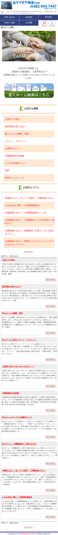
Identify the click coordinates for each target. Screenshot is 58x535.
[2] (28, 252)
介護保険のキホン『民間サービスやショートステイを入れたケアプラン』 (29, 243)
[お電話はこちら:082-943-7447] (43, 5)
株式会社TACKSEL (28, 534)
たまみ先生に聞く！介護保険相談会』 (23, 205)
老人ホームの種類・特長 (12, 313)
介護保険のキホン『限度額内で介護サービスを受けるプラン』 (29, 232)
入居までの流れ (12, 119)
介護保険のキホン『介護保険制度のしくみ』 (26, 213)
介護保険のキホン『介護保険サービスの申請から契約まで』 (29, 221)
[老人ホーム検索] (29, 90)
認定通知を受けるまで (15, 126)
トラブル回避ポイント (15, 163)
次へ (32, 252)
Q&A (7, 170)
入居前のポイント (13, 148)
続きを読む (50, 280)
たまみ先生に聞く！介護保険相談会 (17, 497)
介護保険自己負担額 (14, 156)
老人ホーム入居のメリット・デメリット (19, 340)
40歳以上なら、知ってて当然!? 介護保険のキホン (29, 198)
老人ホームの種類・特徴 (17, 134)
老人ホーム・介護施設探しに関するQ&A (19, 444)
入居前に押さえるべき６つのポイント (18, 366)
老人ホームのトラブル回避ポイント (17, 417)
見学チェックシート (14, 178)
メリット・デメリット (15, 141)
